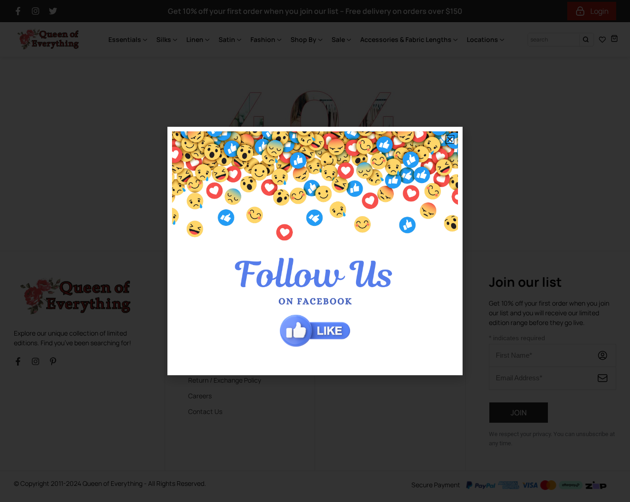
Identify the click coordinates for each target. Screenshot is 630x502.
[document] (315, 251)
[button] (449, 139)
